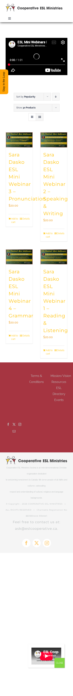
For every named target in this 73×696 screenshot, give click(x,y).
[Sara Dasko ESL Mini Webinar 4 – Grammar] (19, 256)
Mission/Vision (61, 376)
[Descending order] (56, 97)
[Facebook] (8, 424)
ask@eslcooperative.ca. (36, 529)
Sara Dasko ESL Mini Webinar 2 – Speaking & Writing (55, 184)
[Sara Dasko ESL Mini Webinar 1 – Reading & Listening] (53, 256)
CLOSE (59, 663)
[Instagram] (19, 424)
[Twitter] (14, 424)
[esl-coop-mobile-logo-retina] (34, 5)
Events (59, 400)
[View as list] (39, 117)
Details (26, 218)
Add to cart (14, 220)
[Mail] (14, 431)
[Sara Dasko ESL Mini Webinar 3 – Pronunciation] (19, 139)
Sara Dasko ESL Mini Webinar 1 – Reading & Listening (55, 301)
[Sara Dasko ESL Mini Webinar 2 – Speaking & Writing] (53, 139)
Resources (58, 382)
